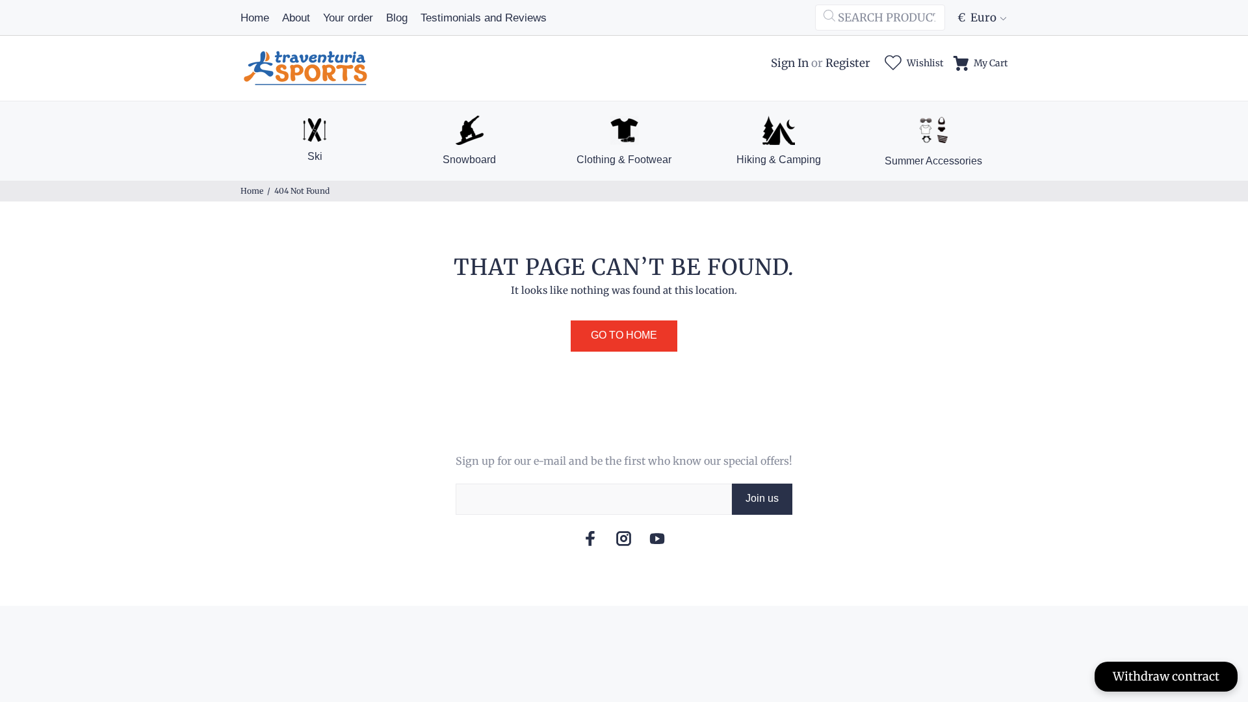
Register (848, 63)
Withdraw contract (1166, 676)
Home (251, 191)
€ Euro (976, 17)
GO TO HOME (624, 335)
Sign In (790, 63)
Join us (762, 498)
